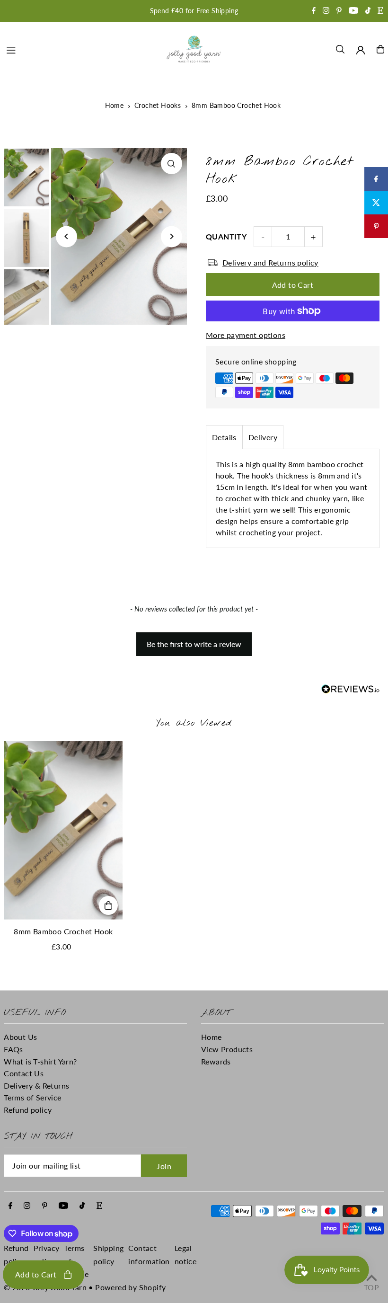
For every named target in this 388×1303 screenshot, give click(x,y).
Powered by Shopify (130, 1287)
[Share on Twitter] (376, 202)
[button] (194, 639)
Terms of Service (32, 1097)
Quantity (226, 236)
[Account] (360, 50)
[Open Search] (340, 49)
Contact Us (24, 1073)
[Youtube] (353, 11)
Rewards (216, 1061)
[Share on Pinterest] (376, 226)
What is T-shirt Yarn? (40, 1061)
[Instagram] (326, 11)
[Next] (171, 236)
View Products (227, 1049)
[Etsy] (380, 11)
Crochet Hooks (157, 105)
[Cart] (380, 49)
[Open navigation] (80, 48)
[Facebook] (314, 11)
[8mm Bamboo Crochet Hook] (63, 830)
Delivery (262, 437)
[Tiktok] (367, 11)
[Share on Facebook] (376, 179)
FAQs (13, 1049)
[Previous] (66, 236)
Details (224, 437)
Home (114, 105)
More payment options (245, 334)
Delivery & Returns (36, 1085)
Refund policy (28, 1109)
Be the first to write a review (194, 643)
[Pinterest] (339, 11)
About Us (20, 1036)
